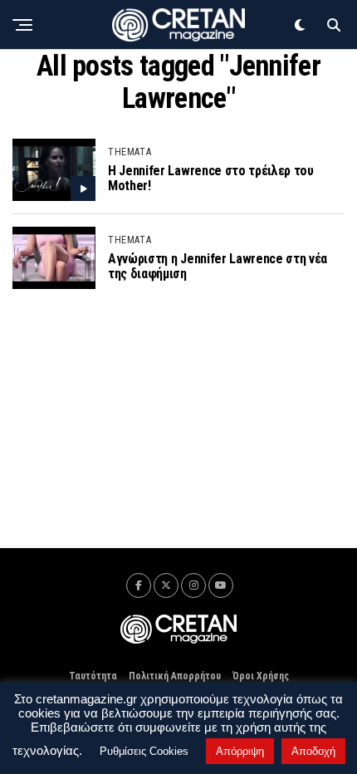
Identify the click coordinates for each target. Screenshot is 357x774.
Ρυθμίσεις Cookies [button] (144, 751)
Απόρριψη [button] (240, 751)
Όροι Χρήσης (260, 676)
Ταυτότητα (93, 676)
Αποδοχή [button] (313, 751)
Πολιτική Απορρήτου (175, 676)
